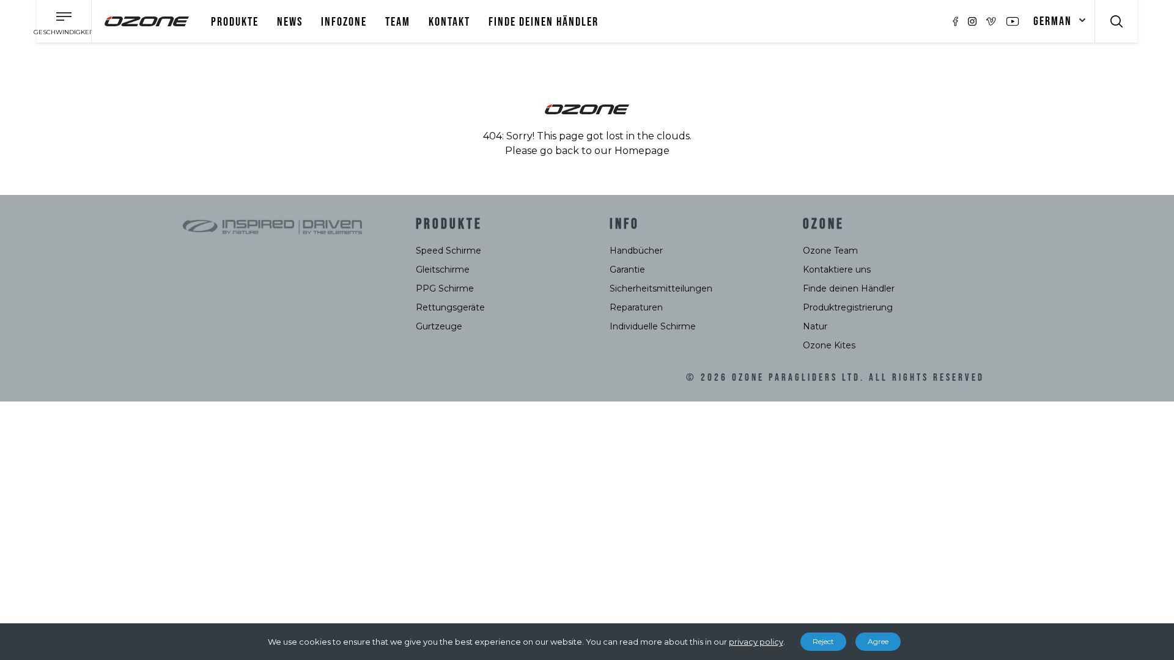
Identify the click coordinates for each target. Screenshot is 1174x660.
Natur (815, 326)
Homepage (642, 150)
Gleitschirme (443, 269)
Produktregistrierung (848, 307)
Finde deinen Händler (544, 22)
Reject (823, 641)
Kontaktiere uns (837, 269)
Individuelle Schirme (653, 326)
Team (397, 22)
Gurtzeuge (439, 326)
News (290, 22)
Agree (878, 641)
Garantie (627, 269)
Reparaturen (636, 307)
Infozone (344, 22)
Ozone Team (830, 250)
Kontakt (449, 22)
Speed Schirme (448, 250)
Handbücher (636, 250)
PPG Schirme (445, 288)
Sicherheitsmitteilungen (661, 288)
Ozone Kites (829, 345)
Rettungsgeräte (450, 307)
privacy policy (756, 642)
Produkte (235, 22)
